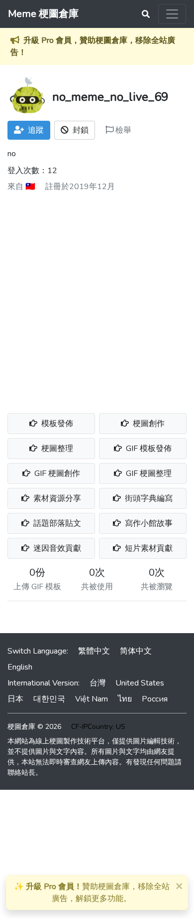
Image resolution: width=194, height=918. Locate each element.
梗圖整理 (56, 448)
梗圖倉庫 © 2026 (34, 726)
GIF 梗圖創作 (56, 473)
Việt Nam (91, 698)
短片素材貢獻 (148, 548)
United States (139, 683)
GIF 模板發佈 (148, 448)
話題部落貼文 (56, 523)
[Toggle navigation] (172, 14)
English (19, 667)
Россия (155, 698)
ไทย (125, 698)
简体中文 (136, 651)
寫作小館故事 (148, 523)
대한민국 (49, 698)
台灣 (97, 683)
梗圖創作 (148, 423)
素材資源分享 (56, 498)
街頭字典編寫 (148, 498)
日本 (15, 698)
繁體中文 (94, 651)
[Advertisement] (97, 299)
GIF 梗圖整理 (148, 473)
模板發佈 (56, 423)
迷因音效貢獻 (56, 548)
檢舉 (122, 130)
